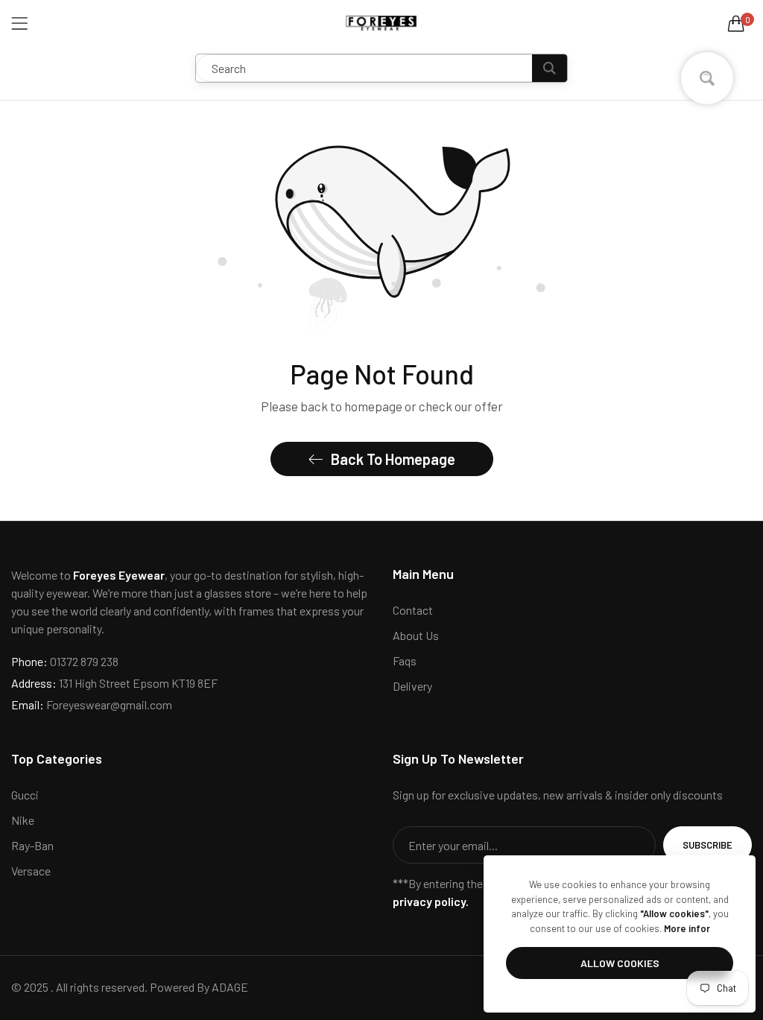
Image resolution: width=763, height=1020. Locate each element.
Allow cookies (619, 963)
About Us (416, 635)
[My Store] (381, 23)
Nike (22, 820)
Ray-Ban (32, 845)
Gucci (25, 795)
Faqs (405, 660)
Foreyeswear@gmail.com (91, 704)
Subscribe (707, 845)
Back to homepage (393, 459)
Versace (31, 871)
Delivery (412, 686)
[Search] (549, 68)
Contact (413, 610)
